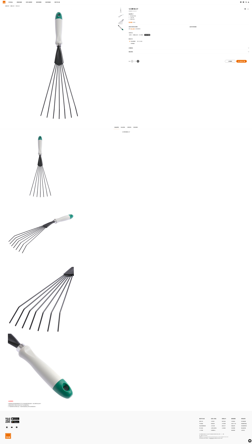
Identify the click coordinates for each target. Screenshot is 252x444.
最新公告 (201, 421)
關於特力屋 (57, 2)
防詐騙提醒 (243, 421)
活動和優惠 (19, 2)
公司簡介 (213, 421)
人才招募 (201, 430)
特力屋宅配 (133, 41)
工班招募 (224, 428)
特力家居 (201, 428)
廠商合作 (224, 425)
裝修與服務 (38, 2)
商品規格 (123, 127)
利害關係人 (213, 430)
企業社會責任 (214, 428)
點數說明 (233, 425)
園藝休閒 (7, 6)
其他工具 (18, 6)
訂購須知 (129, 127)
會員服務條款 (244, 425)
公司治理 (213, 425)
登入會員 (133, 28)
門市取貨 (132, 43)
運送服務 (135, 127)
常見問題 (233, 428)
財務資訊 (213, 423)
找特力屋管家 (29, 2)
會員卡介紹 (233, 423)
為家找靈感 (48, 2)
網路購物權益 (244, 423)
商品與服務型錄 (202, 425)
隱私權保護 (243, 428)
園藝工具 (12, 6)
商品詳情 (116, 127)
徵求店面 (224, 421)
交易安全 (243, 430)
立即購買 (230, 61)
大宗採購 (224, 423)
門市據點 (201, 423)
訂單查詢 (233, 421)
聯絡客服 (233, 430)
